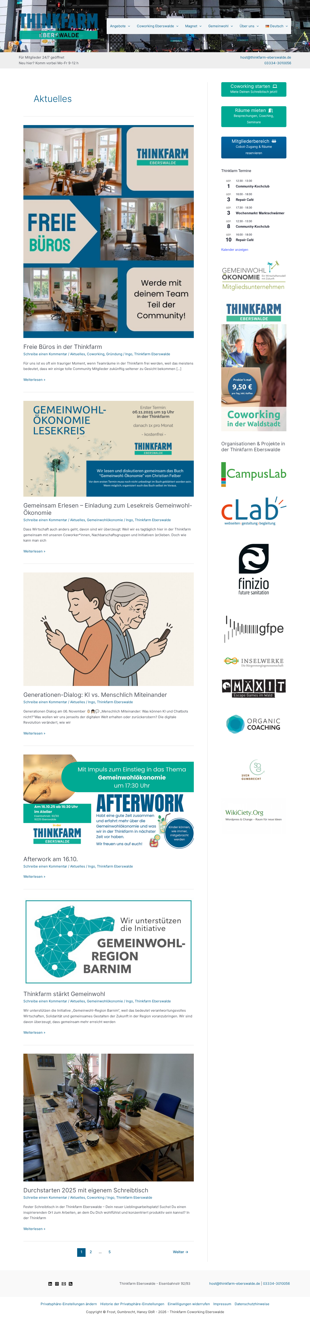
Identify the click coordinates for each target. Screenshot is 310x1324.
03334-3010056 (277, 63)
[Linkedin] (50, 1284)
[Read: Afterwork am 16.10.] (108, 802)
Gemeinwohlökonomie (105, 520)
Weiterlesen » (34, 380)
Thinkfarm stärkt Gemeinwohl (64, 993)
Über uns (247, 26)
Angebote (118, 26)
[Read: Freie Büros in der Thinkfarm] (108, 231)
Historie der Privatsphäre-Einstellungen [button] (132, 1304)
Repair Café (245, 199)
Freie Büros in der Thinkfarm (62, 346)
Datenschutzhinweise (252, 1304)
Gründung (114, 354)
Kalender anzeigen (234, 249)
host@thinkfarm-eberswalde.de (265, 57)
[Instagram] (57, 1284)
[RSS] (71, 1284)
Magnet (191, 26)
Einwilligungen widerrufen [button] (189, 1304)
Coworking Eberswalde (155, 26)
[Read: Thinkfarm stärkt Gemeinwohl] (108, 941)
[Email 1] (64, 1284)
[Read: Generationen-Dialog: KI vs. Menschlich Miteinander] (108, 629)
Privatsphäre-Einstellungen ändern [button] (69, 1304)
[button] (128, 26)
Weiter (180, 1252)
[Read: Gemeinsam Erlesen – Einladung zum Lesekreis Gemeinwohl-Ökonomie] (108, 448)
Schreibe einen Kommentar (45, 354)
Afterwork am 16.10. (50, 859)
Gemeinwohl (218, 26)
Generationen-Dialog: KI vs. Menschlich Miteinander (95, 694)
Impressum (222, 1304)
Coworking (95, 354)
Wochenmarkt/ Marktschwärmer (260, 213)
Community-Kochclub (253, 186)
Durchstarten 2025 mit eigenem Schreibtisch (85, 1190)
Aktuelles (77, 354)
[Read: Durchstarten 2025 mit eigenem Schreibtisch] (108, 1117)
